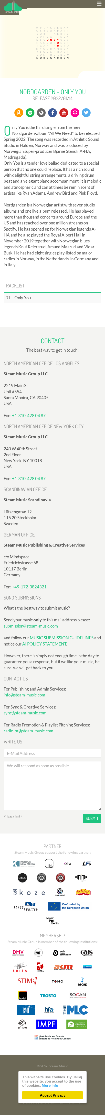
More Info (50, 1085)
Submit (92, 818)
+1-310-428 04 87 (29, 415)
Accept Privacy (52, 1095)
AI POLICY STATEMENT (44, 643)
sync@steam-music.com (25, 712)
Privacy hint (12, 816)
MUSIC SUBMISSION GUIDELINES (62, 637)
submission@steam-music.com (31, 626)
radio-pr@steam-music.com (28, 730)
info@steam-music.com (24, 694)
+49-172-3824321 (29, 586)
